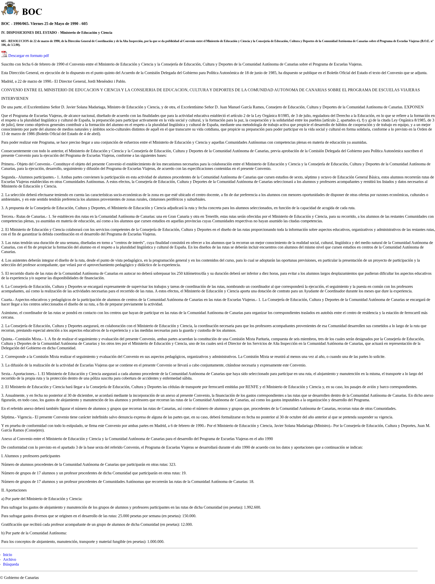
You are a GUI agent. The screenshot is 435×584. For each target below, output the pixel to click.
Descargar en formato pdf (28, 55)
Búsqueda (11, 564)
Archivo (9, 559)
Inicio (7, 554)
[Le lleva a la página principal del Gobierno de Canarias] (10, 9)
